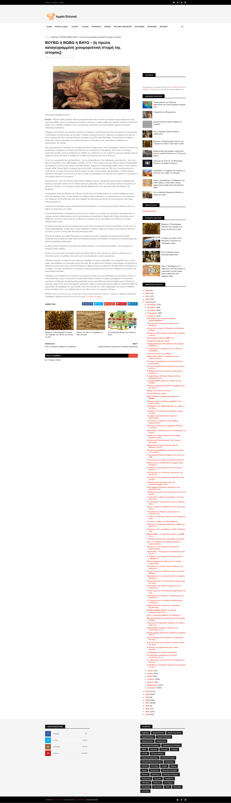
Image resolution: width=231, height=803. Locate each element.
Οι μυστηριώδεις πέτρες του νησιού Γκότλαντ (165, 460)
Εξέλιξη (144, 766)
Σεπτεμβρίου (152, 313)
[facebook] (174, 2)
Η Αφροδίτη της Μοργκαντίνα (164, 112)
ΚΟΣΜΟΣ (107, 27)
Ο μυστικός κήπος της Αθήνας (159, 353)
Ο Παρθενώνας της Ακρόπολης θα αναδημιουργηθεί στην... (161, 483)
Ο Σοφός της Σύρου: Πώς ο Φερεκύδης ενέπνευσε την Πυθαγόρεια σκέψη (171, 240)
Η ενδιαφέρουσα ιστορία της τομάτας (162, 652)
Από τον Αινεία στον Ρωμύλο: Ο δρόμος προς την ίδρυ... (165, 643)
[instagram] (185, 2)
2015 (147, 709)
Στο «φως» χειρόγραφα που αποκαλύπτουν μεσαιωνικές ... (165, 362)
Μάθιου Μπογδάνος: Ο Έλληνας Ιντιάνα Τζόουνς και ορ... (163, 357)
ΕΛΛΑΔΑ (85, 27)
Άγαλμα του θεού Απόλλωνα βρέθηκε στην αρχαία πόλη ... (164, 402)
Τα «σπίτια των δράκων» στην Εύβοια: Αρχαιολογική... (162, 422)
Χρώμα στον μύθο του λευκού (159, 391)
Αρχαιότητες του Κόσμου (171, 745)
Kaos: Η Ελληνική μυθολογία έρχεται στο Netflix (163, 397)
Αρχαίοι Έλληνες (148, 737)
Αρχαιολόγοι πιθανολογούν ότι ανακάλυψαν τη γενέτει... (166, 431)
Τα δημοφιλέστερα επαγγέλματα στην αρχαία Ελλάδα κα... (165, 345)
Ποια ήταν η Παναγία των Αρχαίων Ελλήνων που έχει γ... (165, 427)
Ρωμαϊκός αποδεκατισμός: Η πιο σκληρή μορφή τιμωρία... (163, 436)
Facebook (175, 87)
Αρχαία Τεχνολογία (174, 733)
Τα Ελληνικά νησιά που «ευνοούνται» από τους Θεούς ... (166, 493)
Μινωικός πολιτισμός (170, 770)
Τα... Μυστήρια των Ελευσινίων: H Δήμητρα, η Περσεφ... (165, 661)
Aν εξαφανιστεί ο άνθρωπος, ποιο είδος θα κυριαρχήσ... (164, 349)
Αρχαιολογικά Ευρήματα (150, 745)
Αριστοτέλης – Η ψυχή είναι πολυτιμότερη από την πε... (166, 552)
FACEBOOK (56, 733)
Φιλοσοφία (177, 787)
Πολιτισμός (145, 783)
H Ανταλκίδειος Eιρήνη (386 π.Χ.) (160, 338)
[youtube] (181, 2)
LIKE (86, 733)
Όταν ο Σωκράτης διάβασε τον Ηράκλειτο (164, 615)
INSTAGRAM (56, 746)
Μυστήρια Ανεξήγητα (171, 774)
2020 (147, 694)
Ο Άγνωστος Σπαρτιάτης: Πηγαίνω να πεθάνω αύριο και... (166, 624)
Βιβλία (144, 749)
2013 (147, 714)
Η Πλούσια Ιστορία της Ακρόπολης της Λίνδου (165, 539)
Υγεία (168, 787)
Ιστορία (164, 766)
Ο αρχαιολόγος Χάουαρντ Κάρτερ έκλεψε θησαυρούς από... (163, 377)
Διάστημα (153, 749)
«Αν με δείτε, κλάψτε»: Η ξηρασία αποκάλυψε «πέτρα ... (165, 329)
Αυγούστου (152, 316)
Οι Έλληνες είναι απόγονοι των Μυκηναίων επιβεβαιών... (165, 557)
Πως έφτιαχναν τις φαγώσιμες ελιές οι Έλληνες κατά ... (166, 503)
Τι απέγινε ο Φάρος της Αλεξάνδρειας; (162, 521)
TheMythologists (94, 296)
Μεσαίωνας (155, 770)
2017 (147, 703)
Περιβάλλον (169, 779)
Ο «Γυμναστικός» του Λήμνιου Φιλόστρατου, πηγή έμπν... (165, 601)
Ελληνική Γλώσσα (168, 758)
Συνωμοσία (146, 787)
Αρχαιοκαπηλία (147, 741)
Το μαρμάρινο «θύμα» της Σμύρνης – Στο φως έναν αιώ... (165, 498)
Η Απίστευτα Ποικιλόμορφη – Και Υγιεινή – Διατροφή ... (164, 441)
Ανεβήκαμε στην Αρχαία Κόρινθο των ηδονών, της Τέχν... (166, 407)
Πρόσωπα (156, 783)
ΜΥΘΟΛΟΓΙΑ (96, 27)
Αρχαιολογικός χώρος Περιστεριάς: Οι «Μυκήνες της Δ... (162, 446)
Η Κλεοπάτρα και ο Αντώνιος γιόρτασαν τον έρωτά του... (165, 473)
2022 (147, 302)
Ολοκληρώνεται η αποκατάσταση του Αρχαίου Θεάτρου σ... (166, 577)
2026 (147, 290)
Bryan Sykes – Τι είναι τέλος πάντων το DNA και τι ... (165, 535)
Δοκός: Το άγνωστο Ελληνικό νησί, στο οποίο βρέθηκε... (166, 572)
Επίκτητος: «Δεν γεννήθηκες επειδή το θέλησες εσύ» (166, 530)
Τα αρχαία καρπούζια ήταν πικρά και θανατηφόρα (162, 417)
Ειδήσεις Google (149, 89)
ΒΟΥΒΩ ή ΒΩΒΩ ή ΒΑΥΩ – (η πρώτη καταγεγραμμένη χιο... (161, 611)
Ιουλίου (150, 671)
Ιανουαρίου (152, 688)
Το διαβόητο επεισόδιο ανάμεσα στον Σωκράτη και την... (166, 666)
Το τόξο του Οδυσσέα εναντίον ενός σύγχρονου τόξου (166, 517)
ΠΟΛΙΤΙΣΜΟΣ (139, 27)
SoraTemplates (58, 800)
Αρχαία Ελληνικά (149, 211)
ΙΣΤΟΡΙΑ (75, 27)
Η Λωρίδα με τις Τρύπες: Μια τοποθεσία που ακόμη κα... (165, 567)
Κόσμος (173, 766)
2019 (147, 697)
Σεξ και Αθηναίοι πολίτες (157, 393)
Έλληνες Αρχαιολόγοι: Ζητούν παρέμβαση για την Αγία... (166, 387)
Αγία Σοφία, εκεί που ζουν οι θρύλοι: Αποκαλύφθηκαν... (161, 319)
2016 (147, 706)
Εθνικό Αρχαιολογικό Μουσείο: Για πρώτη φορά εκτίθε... (164, 562)
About (62, 2)
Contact (54, 2)
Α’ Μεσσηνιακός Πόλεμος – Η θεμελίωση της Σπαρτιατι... (165, 597)
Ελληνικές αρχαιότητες (150, 758)
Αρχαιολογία (161, 741)
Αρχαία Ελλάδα (158, 733)
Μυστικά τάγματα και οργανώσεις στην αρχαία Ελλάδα (166, 619)
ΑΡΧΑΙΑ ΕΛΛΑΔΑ (61, 27)
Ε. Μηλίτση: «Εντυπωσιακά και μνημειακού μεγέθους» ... (164, 372)
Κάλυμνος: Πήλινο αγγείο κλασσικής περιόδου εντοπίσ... (166, 334)
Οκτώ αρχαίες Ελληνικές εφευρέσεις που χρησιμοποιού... (163, 488)
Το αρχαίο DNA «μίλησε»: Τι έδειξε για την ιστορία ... (164, 382)
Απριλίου (151, 679)
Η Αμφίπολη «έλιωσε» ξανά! (158, 341)
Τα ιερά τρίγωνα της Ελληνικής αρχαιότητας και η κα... (166, 592)
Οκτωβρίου (152, 310)
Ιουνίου (150, 673)
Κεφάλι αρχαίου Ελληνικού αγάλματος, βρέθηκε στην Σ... (166, 634)
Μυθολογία (55, 37)
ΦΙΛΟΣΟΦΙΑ (152, 27)
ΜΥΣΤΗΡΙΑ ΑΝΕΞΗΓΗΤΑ (123, 27)
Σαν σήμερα (168, 783)
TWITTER (55, 740)
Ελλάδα (145, 753)
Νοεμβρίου (152, 307)
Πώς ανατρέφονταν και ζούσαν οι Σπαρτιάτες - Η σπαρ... (166, 638)
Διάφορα (174, 749)
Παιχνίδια (157, 779)
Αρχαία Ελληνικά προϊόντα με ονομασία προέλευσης (163, 606)
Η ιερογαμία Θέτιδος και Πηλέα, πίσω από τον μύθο (165, 456)
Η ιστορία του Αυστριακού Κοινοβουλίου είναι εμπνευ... (165, 478)
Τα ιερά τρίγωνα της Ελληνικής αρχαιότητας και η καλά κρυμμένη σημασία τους (169, 104)
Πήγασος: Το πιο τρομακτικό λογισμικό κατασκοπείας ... (163, 548)
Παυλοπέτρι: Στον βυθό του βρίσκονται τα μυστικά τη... (164, 587)
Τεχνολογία (158, 787)
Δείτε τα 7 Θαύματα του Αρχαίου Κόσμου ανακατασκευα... (163, 543)
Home (47, 2)
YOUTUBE (55, 753)
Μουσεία (145, 774)
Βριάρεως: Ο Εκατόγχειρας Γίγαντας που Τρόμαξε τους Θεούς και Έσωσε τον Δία (59, 334)
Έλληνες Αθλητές (157, 753)
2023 (147, 299)
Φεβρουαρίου (153, 685)
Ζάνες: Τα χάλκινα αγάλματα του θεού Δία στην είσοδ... (166, 508)
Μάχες (144, 770)
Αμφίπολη (145, 733)
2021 (147, 691)
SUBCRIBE (84, 753)
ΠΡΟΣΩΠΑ (163, 27)
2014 (147, 711)
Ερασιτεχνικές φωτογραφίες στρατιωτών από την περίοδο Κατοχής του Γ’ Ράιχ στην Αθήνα (169, 153)
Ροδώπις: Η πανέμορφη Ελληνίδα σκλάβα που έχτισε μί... (166, 525)
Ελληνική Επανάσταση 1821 (151, 762)
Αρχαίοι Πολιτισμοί (164, 737)
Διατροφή (164, 749)
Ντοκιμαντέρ (146, 779)
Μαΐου (150, 676)
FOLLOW (84, 740)
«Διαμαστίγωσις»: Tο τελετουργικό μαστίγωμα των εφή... (166, 582)
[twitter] (177, 2)
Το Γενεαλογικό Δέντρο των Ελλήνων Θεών (122, 333)
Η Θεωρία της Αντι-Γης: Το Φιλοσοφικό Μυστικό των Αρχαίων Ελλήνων (168, 162)
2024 (147, 296)
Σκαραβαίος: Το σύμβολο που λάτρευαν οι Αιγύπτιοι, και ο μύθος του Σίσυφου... (169, 171)
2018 (147, 700)
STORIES (145, 791)
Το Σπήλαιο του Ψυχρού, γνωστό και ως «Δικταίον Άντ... (163, 513)
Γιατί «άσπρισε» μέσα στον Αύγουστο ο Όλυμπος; (163, 324)
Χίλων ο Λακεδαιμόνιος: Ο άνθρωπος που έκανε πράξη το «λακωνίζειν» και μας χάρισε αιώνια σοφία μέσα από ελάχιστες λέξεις (169, 183)
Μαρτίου (151, 682)
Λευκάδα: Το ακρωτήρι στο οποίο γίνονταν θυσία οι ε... (164, 468)
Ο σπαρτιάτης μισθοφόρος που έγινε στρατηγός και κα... (162, 656)
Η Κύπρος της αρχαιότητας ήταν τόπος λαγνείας (163, 648)
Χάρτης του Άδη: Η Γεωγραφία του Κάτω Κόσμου (90, 333)
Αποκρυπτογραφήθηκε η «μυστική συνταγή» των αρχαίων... (165, 451)
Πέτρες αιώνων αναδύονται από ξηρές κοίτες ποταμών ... (165, 464)
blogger (133, 355)
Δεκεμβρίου (152, 304)
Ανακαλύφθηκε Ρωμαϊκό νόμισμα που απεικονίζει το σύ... (162, 629)
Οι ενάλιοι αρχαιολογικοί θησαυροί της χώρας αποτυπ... (166, 367)
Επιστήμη (154, 766)
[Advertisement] (164, 52)
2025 (147, 293)
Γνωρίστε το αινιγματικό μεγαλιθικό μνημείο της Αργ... (165, 412)
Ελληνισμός (169, 762)
